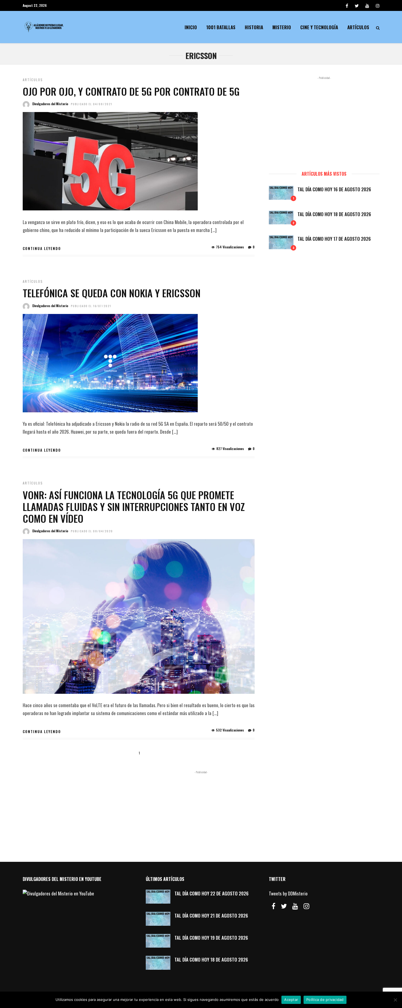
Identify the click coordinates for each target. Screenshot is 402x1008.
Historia (254, 27)
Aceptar (291, 999)
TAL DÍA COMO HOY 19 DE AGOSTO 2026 (211, 937)
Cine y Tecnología (319, 27)
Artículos (358, 27)
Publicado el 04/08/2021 (91, 104)
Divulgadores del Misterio (50, 103)
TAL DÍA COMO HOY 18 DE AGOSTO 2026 (334, 214)
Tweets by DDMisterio (288, 893)
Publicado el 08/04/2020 (92, 531)
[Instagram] (378, 5)
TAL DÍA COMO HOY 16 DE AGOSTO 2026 (334, 189)
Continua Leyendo (42, 248)
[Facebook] (273, 906)
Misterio (281, 27)
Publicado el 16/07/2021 (91, 306)
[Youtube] (367, 5)
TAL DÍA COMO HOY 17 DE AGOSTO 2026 (334, 238)
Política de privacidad (325, 999)
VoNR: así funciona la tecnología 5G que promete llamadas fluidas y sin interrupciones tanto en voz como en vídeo (134, 506)
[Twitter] (284, 906)
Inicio (191, 27)
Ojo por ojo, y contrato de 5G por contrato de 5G (131, 91)
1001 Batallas (220, 27)
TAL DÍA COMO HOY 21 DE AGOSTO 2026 (211, 915)
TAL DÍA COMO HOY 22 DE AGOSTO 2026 (211, 893)
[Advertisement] (324, 121)
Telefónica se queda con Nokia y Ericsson (111, 293)
